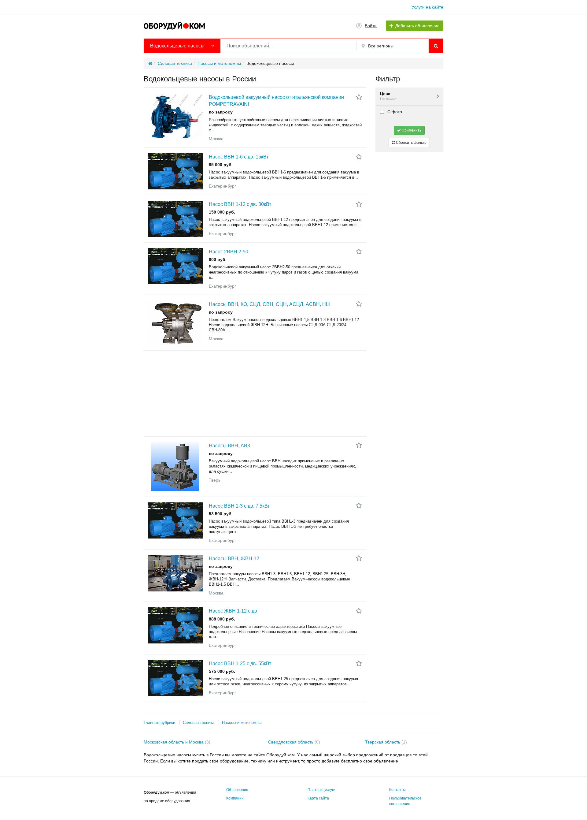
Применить (411, 130)
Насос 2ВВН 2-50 (228, 251)
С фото (394, 111)
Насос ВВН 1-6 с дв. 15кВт (238, 156)
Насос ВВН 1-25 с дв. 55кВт (240, 663)
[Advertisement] (255, 393)
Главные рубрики (159, 722)
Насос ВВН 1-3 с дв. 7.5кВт (239, 506)
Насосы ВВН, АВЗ (229, 445)
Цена (388, 96)
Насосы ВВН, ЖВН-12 (234, 558)
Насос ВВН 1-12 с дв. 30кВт (240, 204)
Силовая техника (198, 722)
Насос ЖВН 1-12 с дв (233, 610)
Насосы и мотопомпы (241, 722)
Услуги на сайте (427, 7)
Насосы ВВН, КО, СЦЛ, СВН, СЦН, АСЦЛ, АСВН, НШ (269, 304)
